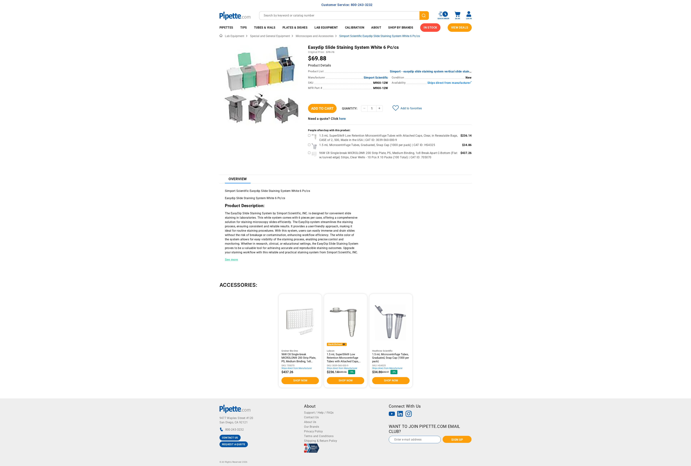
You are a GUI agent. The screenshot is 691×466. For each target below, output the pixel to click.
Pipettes (226, 27)
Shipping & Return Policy (320, 441)
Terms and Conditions (318, 436)
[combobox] (344, 15)
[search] (424, 15)
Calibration (354, 27)
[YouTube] (392, 414)
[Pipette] (234, 15)
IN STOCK (430, 27)
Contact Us (311, 417)
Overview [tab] (238, 179)
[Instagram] (409, 414)
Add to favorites (411, 108)
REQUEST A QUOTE (233, 444)
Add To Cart (322, 108)
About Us (310, 422)
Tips (243, 27)
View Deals (459, 27)
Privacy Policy (313, 431)
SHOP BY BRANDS (400, 27)
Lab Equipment (326, 27)
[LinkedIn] (400, 414)
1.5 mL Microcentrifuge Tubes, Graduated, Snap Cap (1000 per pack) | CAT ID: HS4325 (377, 145)
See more (231, 259)
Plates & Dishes (295, 27)
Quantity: (350, 108)
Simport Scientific (376, 77)
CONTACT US (230, 437)
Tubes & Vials (264, 27)
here (342, 119)
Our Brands (311, 426)
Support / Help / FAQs (318, 412)
